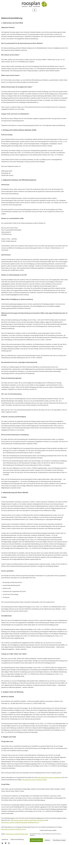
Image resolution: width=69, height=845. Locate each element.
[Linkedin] (2, 843)
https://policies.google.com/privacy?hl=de (34, 779)
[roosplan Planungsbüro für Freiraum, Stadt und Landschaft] (34, 4)
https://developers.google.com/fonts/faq (49, 777)
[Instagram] (9, 843)
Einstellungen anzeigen (59, 840)
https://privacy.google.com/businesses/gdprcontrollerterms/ (28, 820)
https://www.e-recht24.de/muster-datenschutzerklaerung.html (24, 834)
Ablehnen (47, 840)
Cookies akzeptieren (36, 840)
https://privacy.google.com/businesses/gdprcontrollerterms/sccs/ (20, 822)
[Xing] (5, 843)
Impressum (5, 839)
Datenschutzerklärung (17, 839)
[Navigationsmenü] (35, 10)
